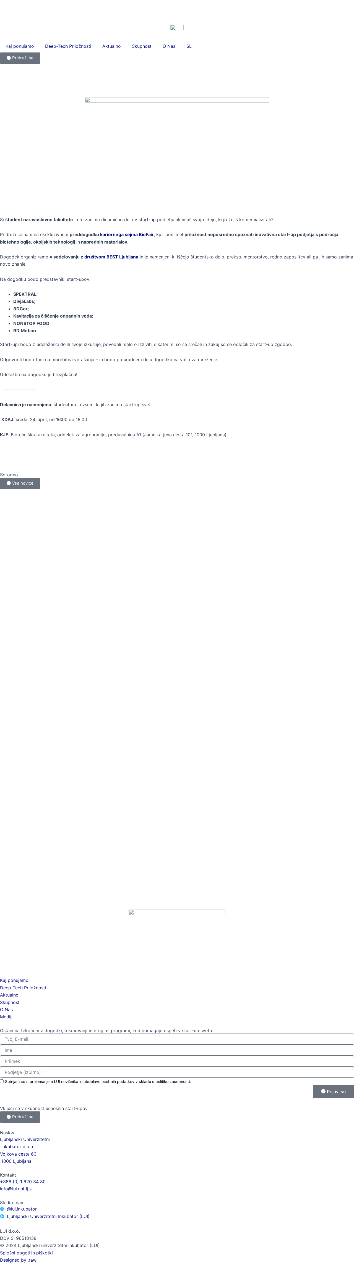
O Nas (169, 46)
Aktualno (111, 46)
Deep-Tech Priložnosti (68, 46)
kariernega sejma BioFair (127, 234)
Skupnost (142, 46)
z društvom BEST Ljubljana (109, 257)
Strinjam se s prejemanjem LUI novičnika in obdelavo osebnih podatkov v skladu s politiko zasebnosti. (98, 1081)
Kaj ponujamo (20, 46)
